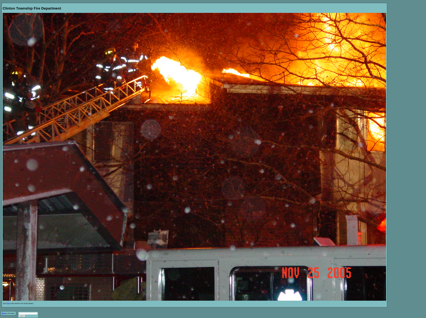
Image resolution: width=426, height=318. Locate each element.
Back (4, 313)
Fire (8, 303)
